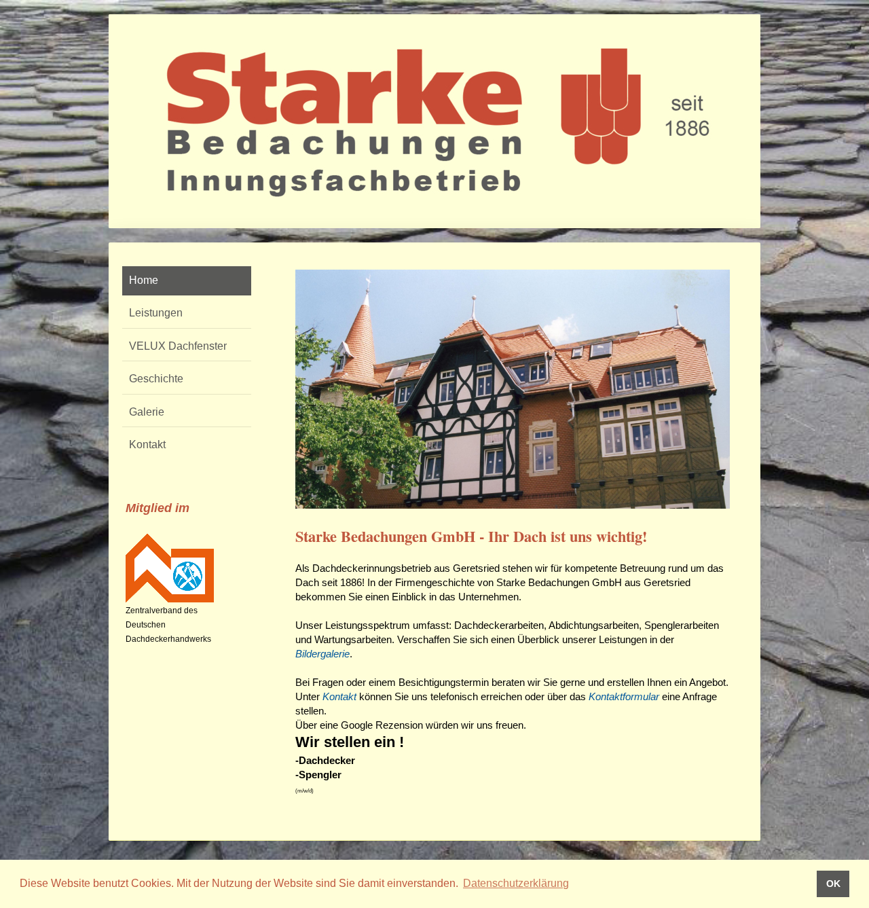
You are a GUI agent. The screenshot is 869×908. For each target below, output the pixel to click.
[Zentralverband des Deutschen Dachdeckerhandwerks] (170, 568)
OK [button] (833, 883)
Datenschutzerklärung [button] (516, 883)
